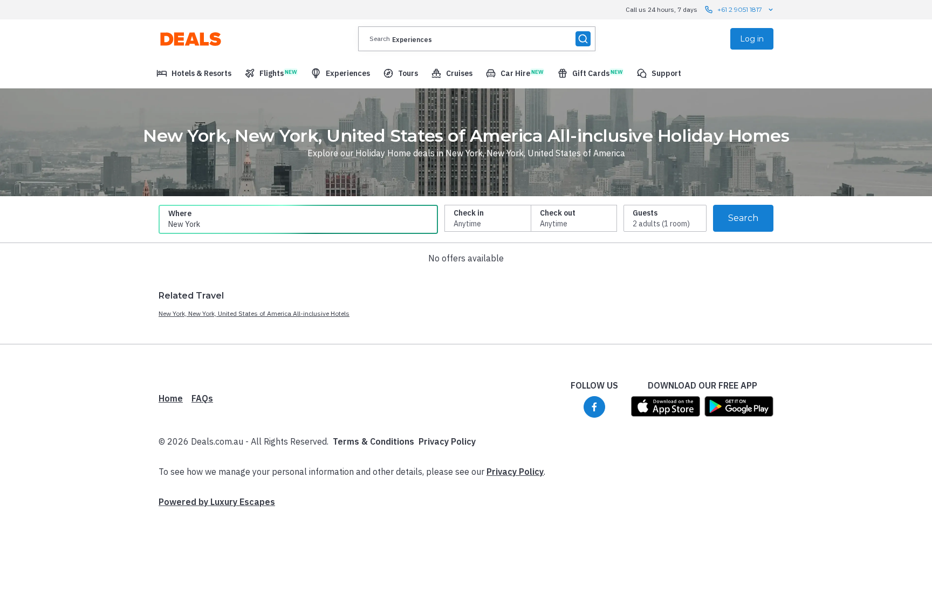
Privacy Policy (447, 441)
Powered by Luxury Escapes (217, 501)
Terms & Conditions (373, 441)
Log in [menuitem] (752, 39)
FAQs (202, 398)
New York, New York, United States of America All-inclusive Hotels (254, 313)
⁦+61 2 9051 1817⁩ (739, 9)
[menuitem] (194, 73)
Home (171, 398)
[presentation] (477, 39)
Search (743, 218)
